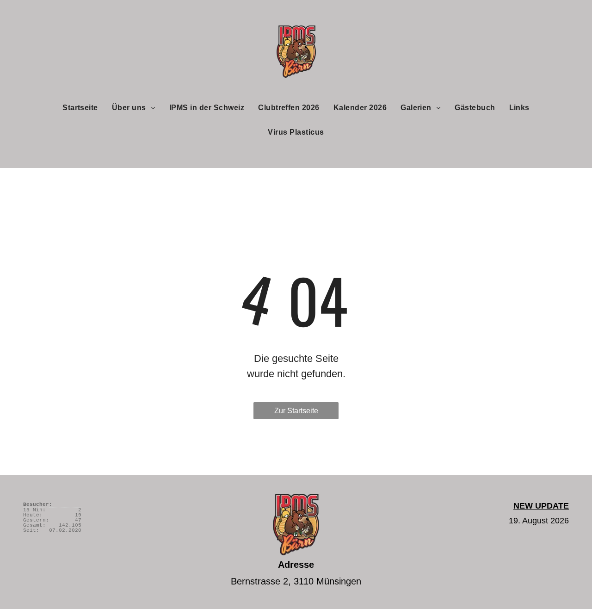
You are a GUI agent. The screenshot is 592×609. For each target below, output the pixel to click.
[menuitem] (80, 107)
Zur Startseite (296, 411)
